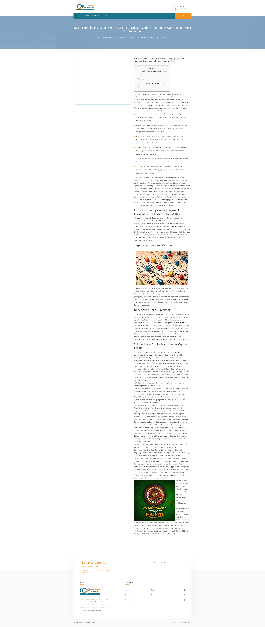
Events (104, 16)
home (98, 37)
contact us (183, 16)
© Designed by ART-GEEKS (182, 623)
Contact (128, 600)
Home (77, 16)
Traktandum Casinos (145, 79)
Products (95, 16)
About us (86, 16)
